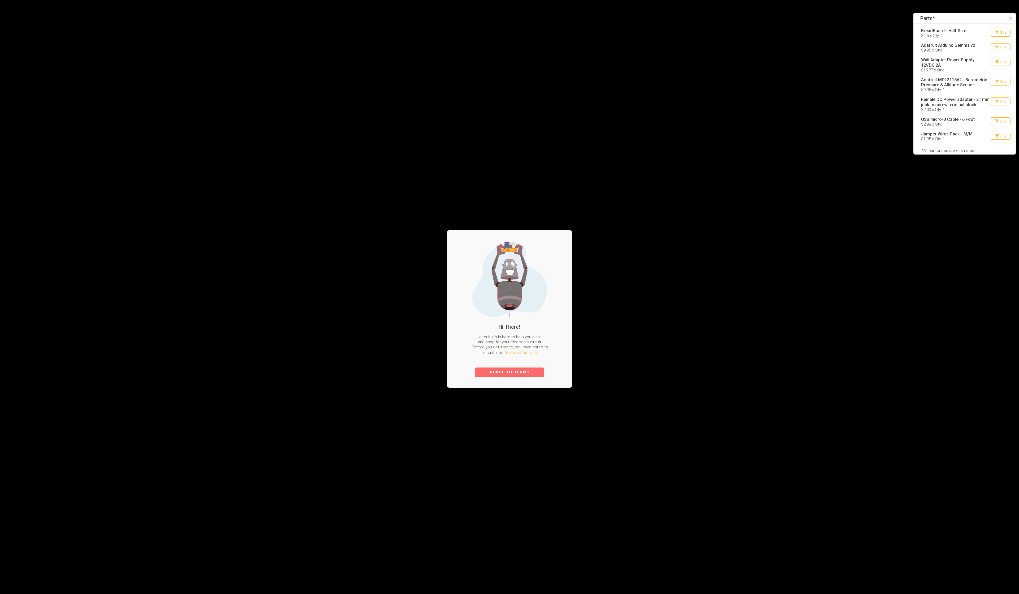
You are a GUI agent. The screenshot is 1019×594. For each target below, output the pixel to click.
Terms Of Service (520, 321)
